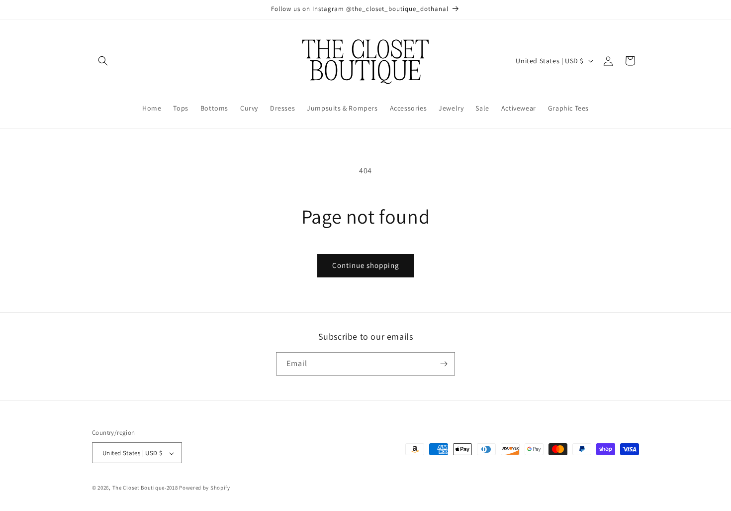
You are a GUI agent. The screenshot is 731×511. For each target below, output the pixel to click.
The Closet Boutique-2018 (145, 488)
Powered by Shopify (204, 488)
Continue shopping (365, 265)
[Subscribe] (444, 364)
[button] (103, 61)
